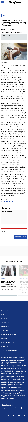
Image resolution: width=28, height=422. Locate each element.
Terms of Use (5, 322)
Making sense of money (7, 342)
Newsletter (4, 338)
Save (2, 307)
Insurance (4, 318)
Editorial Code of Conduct (8, 334)
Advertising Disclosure (7, 330)
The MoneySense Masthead (9, 350)
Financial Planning (6, 311)
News (4, 15)
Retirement (4, 315)
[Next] (24, 274)
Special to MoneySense (7, 27)
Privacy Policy (5, 326)
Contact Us (4, 346)
